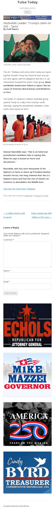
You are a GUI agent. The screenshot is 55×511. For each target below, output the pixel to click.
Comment (8, 239)
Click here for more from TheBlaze (19, 188)
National (28, 195)
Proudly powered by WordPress (16, 506)
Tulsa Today (27, 2)
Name (7, 270)
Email (6, 281)
